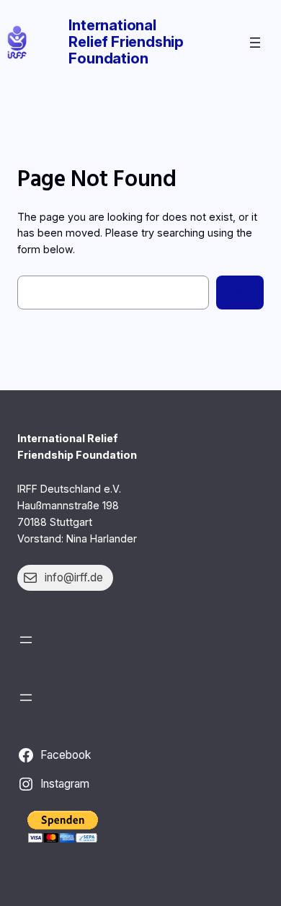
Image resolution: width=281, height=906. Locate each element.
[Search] (240, 292)
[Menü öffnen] (255, 42)
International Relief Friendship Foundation (126, 42)
